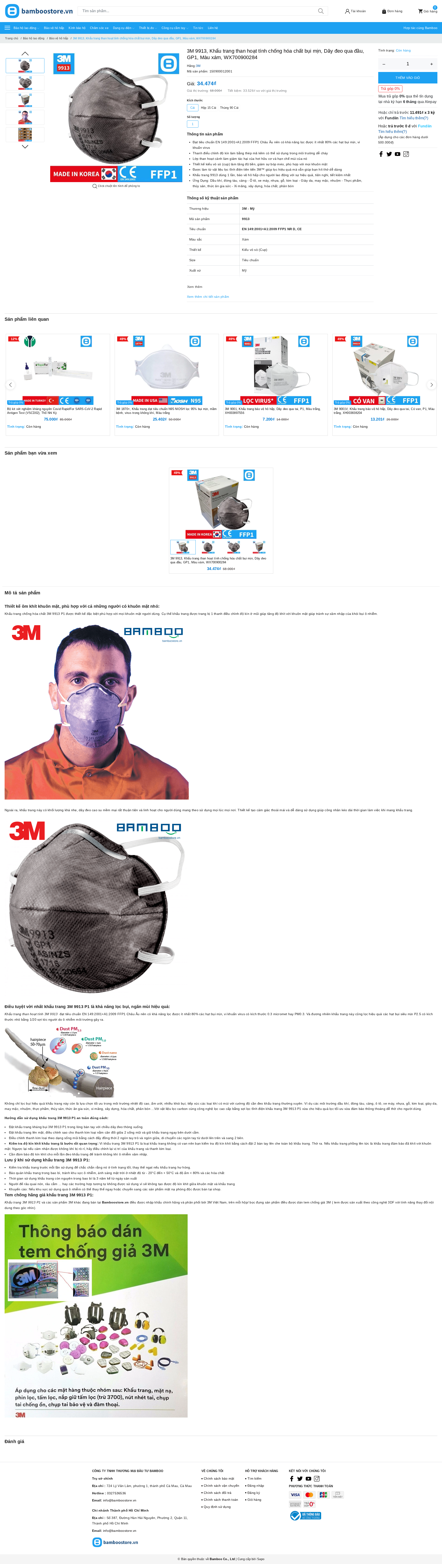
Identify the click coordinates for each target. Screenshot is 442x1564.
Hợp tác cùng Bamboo (420, 28)
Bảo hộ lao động (25, 28)
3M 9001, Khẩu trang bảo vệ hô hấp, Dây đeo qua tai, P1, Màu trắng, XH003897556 (273, 411)
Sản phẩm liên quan (27, 319)
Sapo (260, 1559)
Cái (192, 107)
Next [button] (25, 146)
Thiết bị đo (147, 28)
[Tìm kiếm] (321, 11)
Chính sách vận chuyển (221, 1485)
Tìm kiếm (254, 1478)
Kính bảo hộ (77, 28)
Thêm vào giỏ (407, 78)
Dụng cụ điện (122, 28)
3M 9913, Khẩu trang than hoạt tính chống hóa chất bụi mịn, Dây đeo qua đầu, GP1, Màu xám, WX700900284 (218, 560)
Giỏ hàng (254, 1499)
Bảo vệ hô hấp (54, 28)
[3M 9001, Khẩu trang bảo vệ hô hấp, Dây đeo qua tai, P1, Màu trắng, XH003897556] (276, 369)
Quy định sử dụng (217, 1507)
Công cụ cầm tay (174, 28)
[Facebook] (381, 154)
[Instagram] (406, 154)
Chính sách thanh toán (221, 1499)
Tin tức (198, 28)
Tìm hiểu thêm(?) (414, 118)
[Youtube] (397, 154)
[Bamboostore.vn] (39, 11)
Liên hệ (213, 28)
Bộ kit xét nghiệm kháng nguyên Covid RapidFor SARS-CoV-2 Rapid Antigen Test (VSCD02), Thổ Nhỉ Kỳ (54, 411)
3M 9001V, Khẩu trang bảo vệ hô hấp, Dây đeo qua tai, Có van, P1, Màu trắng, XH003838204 (384, 411)
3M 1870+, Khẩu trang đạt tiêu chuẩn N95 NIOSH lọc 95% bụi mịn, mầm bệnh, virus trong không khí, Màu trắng (166, 411)
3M (198, 66)
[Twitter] (389, 154)
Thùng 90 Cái (229, 107)
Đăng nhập (255, 1485)
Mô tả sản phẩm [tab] (23, 592)
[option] (25, 65)
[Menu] (7, 27)
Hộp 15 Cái (208, 107)
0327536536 (116, 1493)
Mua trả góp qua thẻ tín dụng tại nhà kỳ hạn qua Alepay (407, 99)
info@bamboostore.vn (120, 1500)
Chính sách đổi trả (218, 1493)
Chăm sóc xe (99, 28)
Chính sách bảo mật (219, 1478)
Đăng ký (253, 1493)
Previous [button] (25, 53)
